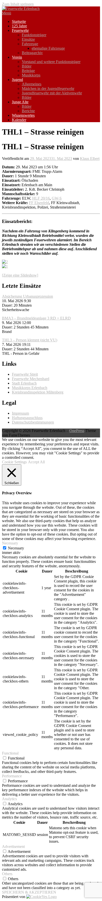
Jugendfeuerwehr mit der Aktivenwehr (52, 93)
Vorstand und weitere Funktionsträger (51, 62)
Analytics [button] (9, 799)
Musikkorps (31, 75)
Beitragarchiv (32, 53)
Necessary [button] (10, 543)
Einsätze (28, 39)
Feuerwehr (20, 30)
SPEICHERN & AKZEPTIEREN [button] (29, 892)
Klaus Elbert (90, 158)
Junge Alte (20, 102)
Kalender (19, 120)
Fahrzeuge (30, 44)
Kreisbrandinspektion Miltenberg (37, 392)
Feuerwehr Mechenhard (30, 379)
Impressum (20, 413)
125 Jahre (19, 26)
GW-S (57, 198)
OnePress (76, 431)
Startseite (19, 21)
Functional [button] (10, 753)
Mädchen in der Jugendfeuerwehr (48, 88)
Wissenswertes (23, 115)
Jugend (17, 79)
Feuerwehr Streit (25, 374)
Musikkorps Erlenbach (29, 388)
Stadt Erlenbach (24, 383)
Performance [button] (12, 776)
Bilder (26, 66)
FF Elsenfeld (39, 203)
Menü (6, 13)
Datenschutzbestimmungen (33, 422)
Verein (17, 57)
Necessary (16, 548)
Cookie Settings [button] (14, 462)
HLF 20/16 (41, 198)
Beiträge (28, 71)
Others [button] (7, 874)
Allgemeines (31, 84)
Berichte (28, 111)
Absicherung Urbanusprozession (27, 296)
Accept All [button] (36, 462)
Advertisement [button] (13, 846)
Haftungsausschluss (27, 418)
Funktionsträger (34, 35)
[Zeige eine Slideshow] (20, 275)
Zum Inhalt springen (18, 4)
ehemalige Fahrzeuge (48, 48)
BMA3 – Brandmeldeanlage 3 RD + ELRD (36, 318)
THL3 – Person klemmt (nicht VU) (29, 340)
